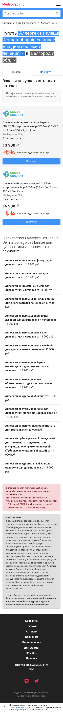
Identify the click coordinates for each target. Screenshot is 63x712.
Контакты (31, 620)
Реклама (31, 626)
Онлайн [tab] (16, 72)
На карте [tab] (45, 72)
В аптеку (31, 161)
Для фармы (31, 647)
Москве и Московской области (32, 604)
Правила (31, 658)
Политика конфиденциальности (31, 665)
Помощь (31, 653)
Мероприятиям (31, 642)
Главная (7, 23)
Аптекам (31, 631)
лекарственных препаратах (22, 707)
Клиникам (31, 637)
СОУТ (31, 669)
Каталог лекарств (26, 23)
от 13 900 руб (28, 262)
